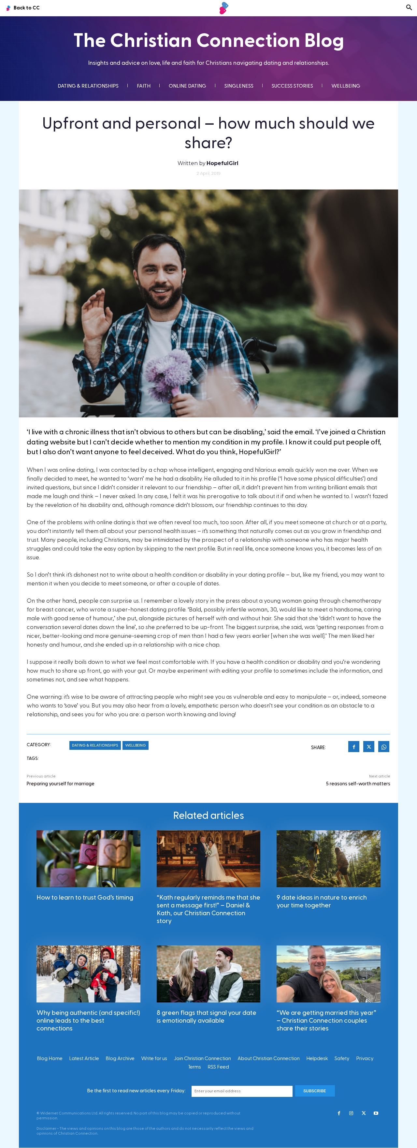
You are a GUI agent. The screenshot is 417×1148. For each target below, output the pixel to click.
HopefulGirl (222, 163)
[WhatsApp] (383, 747)
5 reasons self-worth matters (358, 783)
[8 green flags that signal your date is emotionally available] (209, 973)
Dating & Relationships (95, 745)
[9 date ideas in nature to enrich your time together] (329, 858)
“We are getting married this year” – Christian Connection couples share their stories (326, 1021)
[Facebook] (353, 747)
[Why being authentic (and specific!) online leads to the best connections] (88, 973)
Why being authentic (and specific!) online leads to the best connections (88, 1021)
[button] (409, 8)
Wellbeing (135, 745)
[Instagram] (351, 1113)
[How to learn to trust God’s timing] (88, 858)
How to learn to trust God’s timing (84, 897)
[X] (368, 747)
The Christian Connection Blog (208, 40)
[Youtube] (376, 1113)
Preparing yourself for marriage (60, 783)
